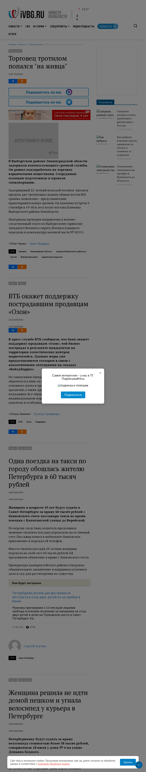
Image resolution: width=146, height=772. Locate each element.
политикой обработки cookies (54, 763)
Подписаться (73, 394)
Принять (128, 762)
